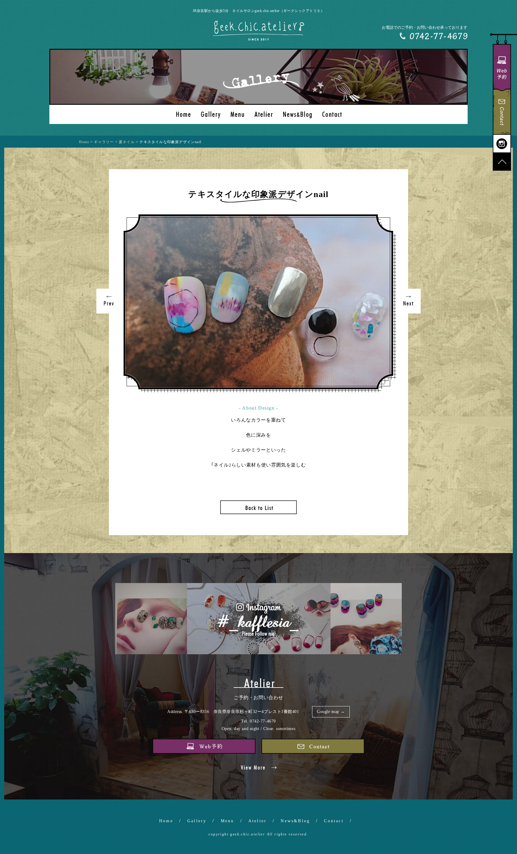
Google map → (331, 711)
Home (166, 821)
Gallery (196, 821)
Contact (333, 821)
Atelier (257, 821)
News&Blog (295, 821)
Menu (227, 821)
